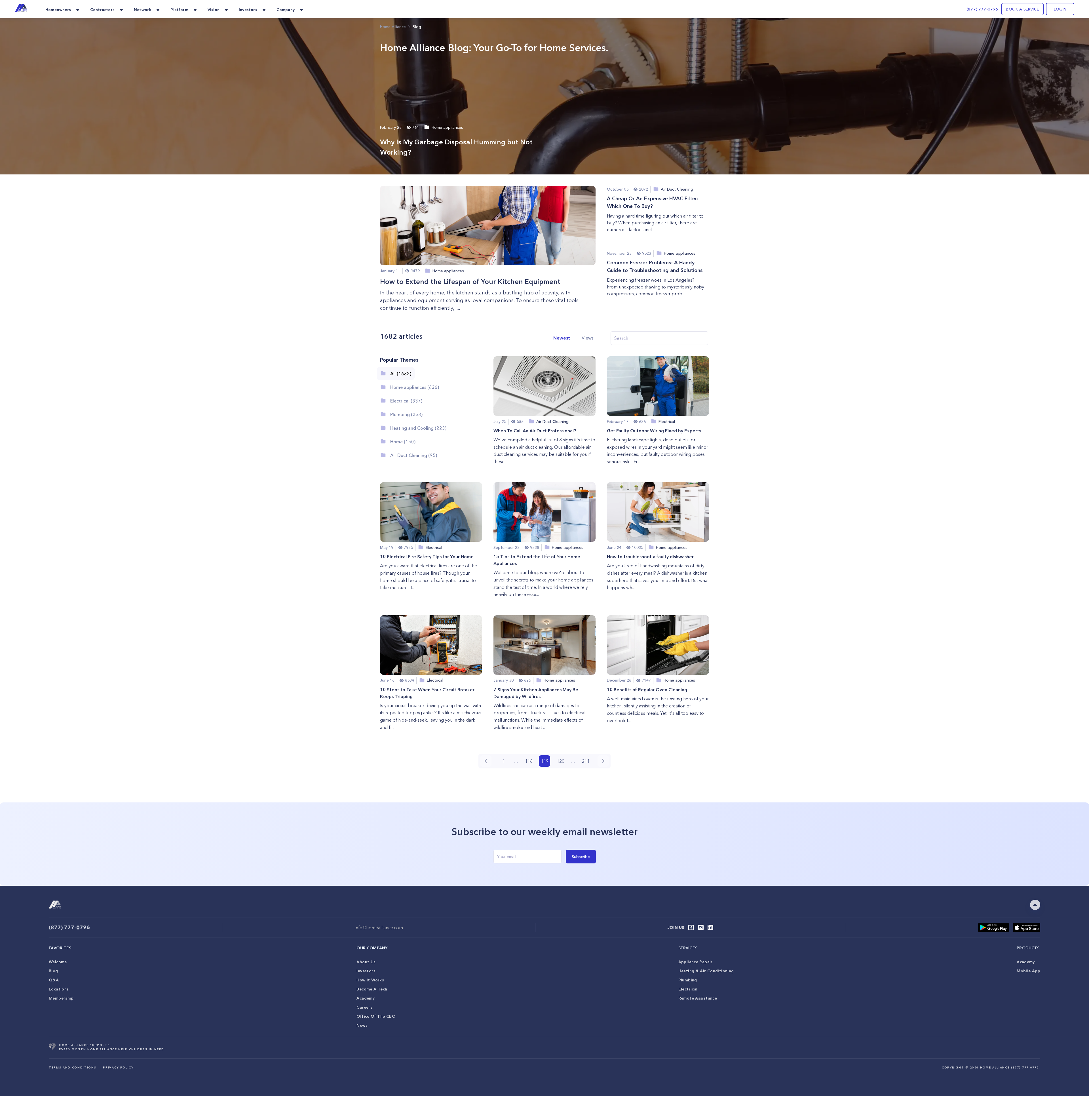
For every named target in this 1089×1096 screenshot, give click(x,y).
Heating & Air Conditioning (706, 970)
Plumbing (687, 980)
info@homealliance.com (379, 927)
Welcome (58, 961)
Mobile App (1028, 970)
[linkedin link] (710, 927)
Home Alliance (393, 26)
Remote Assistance (697, 998)
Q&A (54, 980)
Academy (365, 998)
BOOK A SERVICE (1022, 9)
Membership (61, 998)
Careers (364, 1007)
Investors (365, 970)
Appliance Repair (695, 961)
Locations (59, 989)
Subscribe (581, 856)
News (362, 1025)
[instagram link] (701, 927)
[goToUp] (1035, 905)
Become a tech (371, 989)
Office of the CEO (375, 1016)
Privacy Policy (118, 1067)
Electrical (688, 989)
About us (365, 961)
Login (1060, 9)
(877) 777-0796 (982, 9)
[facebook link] (691, 927)
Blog (53, 970)
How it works (370, 980)
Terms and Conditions (72, 1067)
